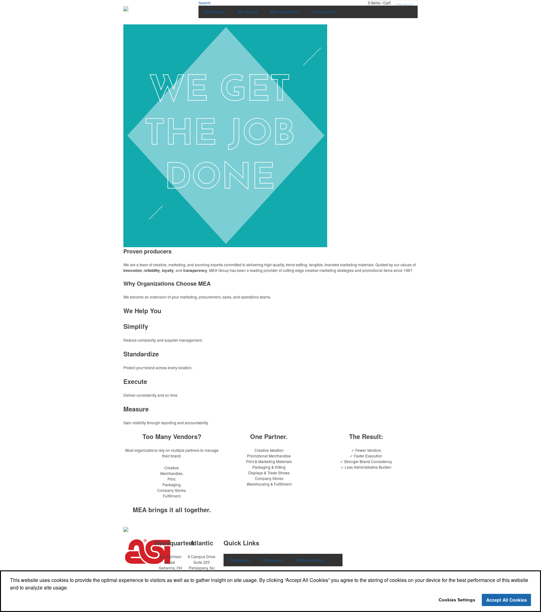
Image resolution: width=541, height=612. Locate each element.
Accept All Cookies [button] (506, 600)
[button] (379, 3)
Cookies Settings (457, 599)
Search (204, 2)
